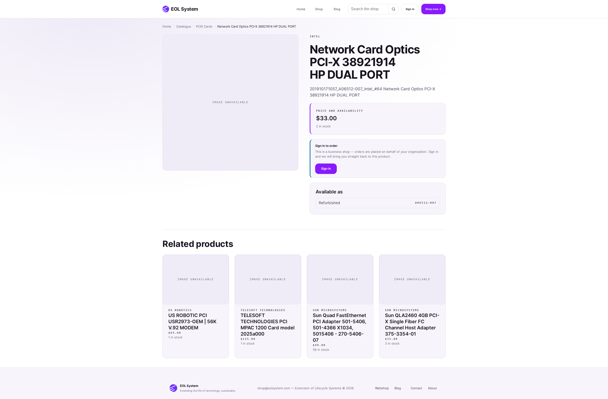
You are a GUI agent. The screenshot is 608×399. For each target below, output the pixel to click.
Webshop (382, 388)
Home (301, 9)
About (432, 388)
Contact (416, 388)
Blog (337, 9)
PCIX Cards (204, 26)
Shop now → (433, 9)
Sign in (410, 9)
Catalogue (183, 26)
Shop (319, 9)
